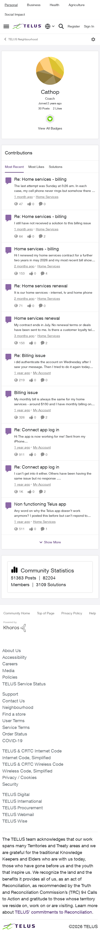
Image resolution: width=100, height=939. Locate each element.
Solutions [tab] (55, 167)
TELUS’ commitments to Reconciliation (53, 912)
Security (10, 784)
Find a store (14, 714)
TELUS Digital (16, 794)
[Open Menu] (93, 39)
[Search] (61, 26)
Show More (52, 542)
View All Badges (50, 128)
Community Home (16, 613)
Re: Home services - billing (40, 179)
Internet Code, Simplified (26, 757)
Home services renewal (37, 318)
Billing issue (26, 392)
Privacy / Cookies (19, 777)
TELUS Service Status (24, 683)
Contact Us (13, 700)
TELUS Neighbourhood (23, 39)
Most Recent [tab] (14, 167)
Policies (9, 677)
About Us (11, 650)
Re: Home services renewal (40, 285)
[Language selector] (50, 26)
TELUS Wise (14, 820)
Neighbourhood (17, 707)
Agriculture (77, 5)
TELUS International (22, 801)
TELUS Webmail (18, 814)
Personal (11, 5)
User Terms (13, 720)
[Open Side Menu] (6, 26)
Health (54, 5)
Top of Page (45, 613)
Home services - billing (36, 248)
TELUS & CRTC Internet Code (32, 750)
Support (10, 694)
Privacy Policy (71, 613)
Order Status (14, 733)
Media (8, 670)
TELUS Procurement (22, 807)
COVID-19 (12, 740)
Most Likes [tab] (36, 167)
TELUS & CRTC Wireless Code (32, 764)
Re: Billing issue (29, 355)
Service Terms (16, 727)
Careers (10, 663)
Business (33, 5)
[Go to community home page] (28, 26)
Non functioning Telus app (40, 504)
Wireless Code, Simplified (27, 770)
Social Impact (15, 14)
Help (92, 613)
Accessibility (14, 657)
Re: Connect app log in (36, 429)
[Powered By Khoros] (50, 626)
